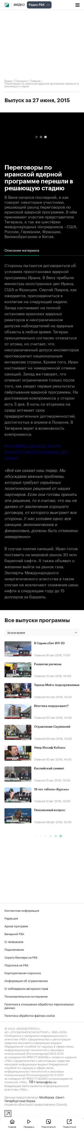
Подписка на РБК (16, 965)
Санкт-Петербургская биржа (34, 1099)
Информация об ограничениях (26, 980)
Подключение (14, 949)
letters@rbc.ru (46, 1081)
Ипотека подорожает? (51, 706)
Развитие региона (47, 664)
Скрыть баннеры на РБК (21, 957)
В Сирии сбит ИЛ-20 (49, 643)
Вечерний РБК (14, 933)
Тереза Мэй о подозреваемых (57, 685)
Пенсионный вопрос (49, 810)
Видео (19, 4)
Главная (12, 1126)
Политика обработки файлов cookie (29, 1015)
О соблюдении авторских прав (26, 988)
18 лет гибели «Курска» (51, 789)
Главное (35, 80)
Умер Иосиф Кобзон (49, 747)
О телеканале (13, 941)
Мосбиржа (46, 1097)
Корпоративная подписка (22, 972)
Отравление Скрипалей (52, 726)
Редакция (11, 918)
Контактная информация (21, 910)
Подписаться (48, 1126)
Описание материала (21, 250)
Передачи (21, 80)
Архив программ (16, 926)
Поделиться (69, 1126)
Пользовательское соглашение (25, 996)
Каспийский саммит (49, 768)
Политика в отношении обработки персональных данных (39, 1006)
